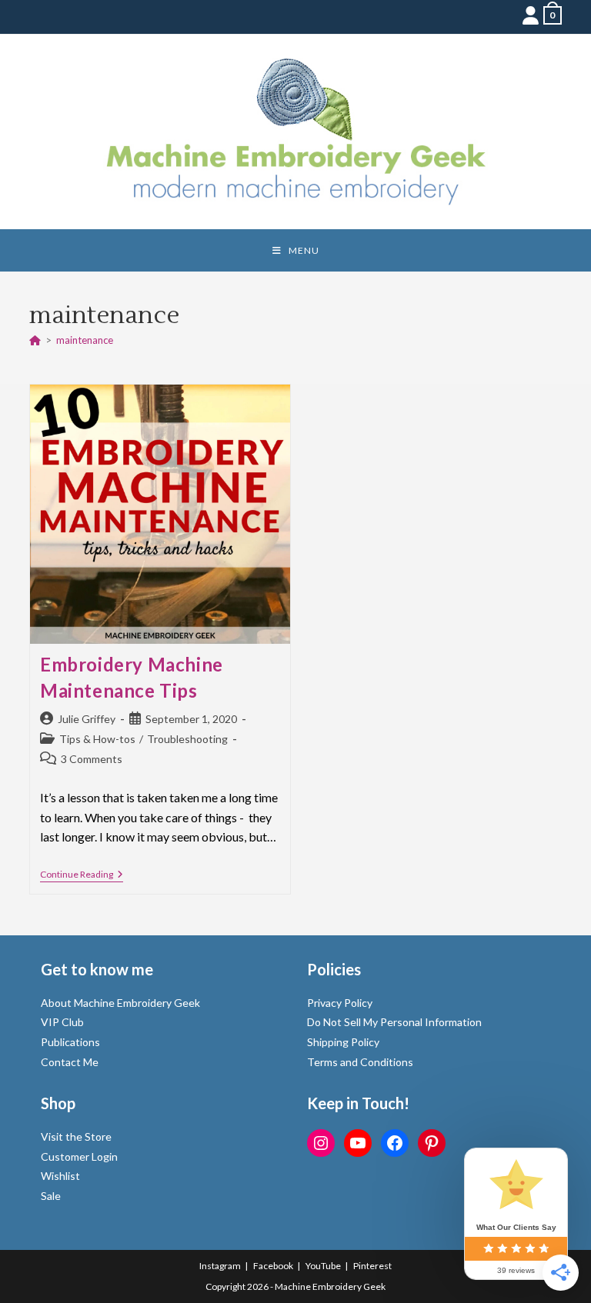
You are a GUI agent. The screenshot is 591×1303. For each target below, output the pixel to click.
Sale (51, 1195)
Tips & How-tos (97, 738)
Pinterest (372, 1265)
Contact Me (69, 1061)
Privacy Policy (339, 1002)
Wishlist (60, 1175)
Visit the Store (76, 1136)
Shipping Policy (343, 1041)
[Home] (35, 340)
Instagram (220, 1265)
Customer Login (79, 1156)
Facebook (273, 1265)
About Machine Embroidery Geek (120, 1002)
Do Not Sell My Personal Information (394, 1021)
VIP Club (62, 1021)
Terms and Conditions (360, 1061)
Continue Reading (81, 875)
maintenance (84, 340)
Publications (70, 1041)
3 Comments (91, 758)
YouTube (323, 1265)
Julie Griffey (86, 718)
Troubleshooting (187, 738)
